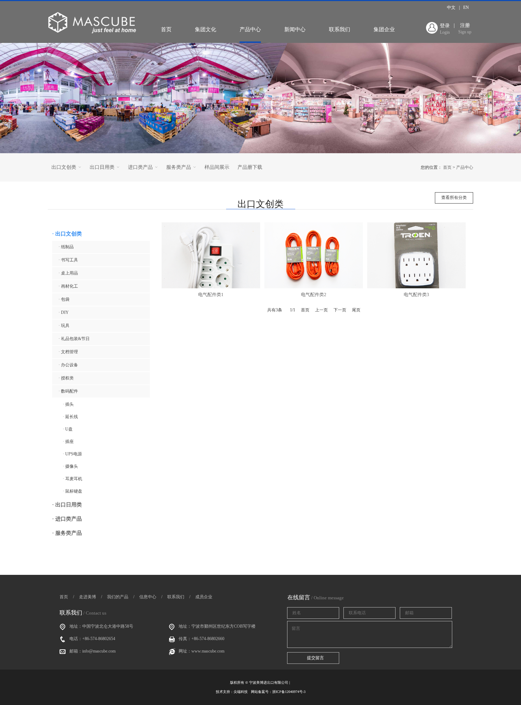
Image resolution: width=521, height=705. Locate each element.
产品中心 (250, 29)
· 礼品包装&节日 (74, 338)
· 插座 (68, 441)
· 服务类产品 (67, 533)
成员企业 (203, 596)
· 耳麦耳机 (72, 478)
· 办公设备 (68, 364)
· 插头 (68, 404)
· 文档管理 (68, 351)
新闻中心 (295, 29)
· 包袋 (63, 299)
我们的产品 (117, 596)
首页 (166, 29)
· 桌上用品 (68, 273)
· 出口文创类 (67, 234)
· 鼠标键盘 (72, 491)
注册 (464, 28)
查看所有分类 (454, 197)
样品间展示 (217, 167)
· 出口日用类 (67, 504)
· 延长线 (70, 416)
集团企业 (384, 29)
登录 (445, 29)
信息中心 (147, 596)
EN (466, 7)
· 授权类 (66, 378)
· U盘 (68, 429)
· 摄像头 (70, 466)
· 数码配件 (68, 391)
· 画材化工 (68, 286)
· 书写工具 (68, 259)
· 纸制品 (66, 246)
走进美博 (87, 596)
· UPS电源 (72, 453)
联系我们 (339, 29)
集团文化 (205, 29)
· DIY (63, 312)
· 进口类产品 (67, 519)
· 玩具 (63, 325)
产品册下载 (249, 167)
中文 (451, 7)
